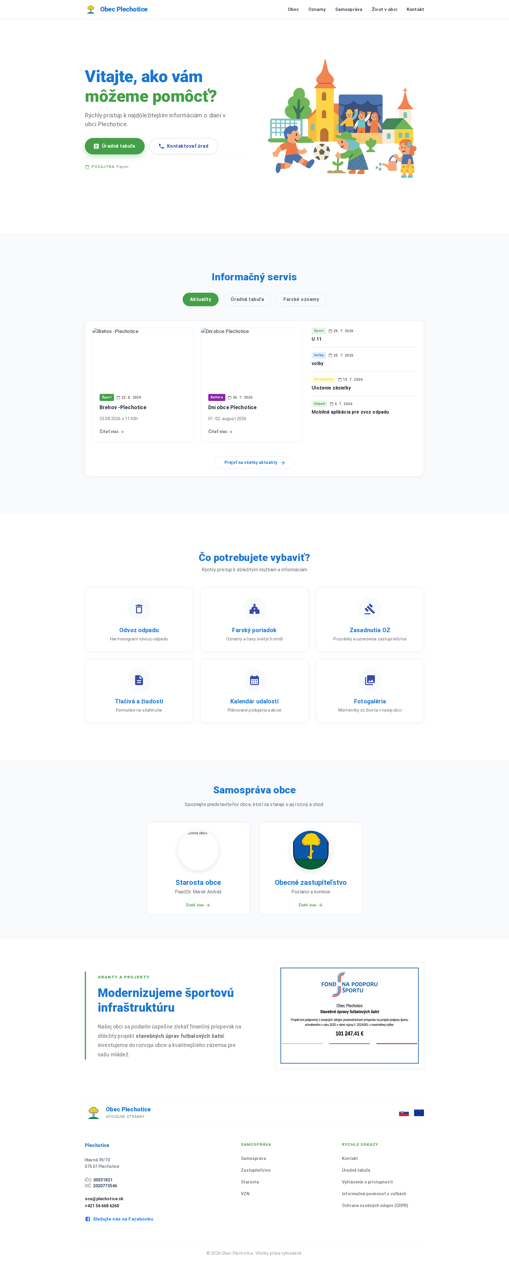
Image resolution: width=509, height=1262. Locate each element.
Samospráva (349, 9)
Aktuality (200, 299)
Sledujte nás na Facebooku (123, 1219)
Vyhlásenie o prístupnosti (367, 1182)
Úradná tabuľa (118, 146)
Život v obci (384, 9)
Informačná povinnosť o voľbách (374, 1193)
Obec (293, 9)
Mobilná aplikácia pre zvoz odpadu (350, 412)
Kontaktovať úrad (187, 146)
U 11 (317, 339)
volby (317, 363)
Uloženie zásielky (331, 388)
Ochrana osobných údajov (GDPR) (375, 1205)
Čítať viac (109, 431)
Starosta (250, 1182)
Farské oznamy (301, 299)
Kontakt (415, 9)
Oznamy (317, 9)
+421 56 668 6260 (102, 1205)
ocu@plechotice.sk (104, 1198)
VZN (245, 1193)
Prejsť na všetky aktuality (250, 462)
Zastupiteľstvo (256, 1170)
